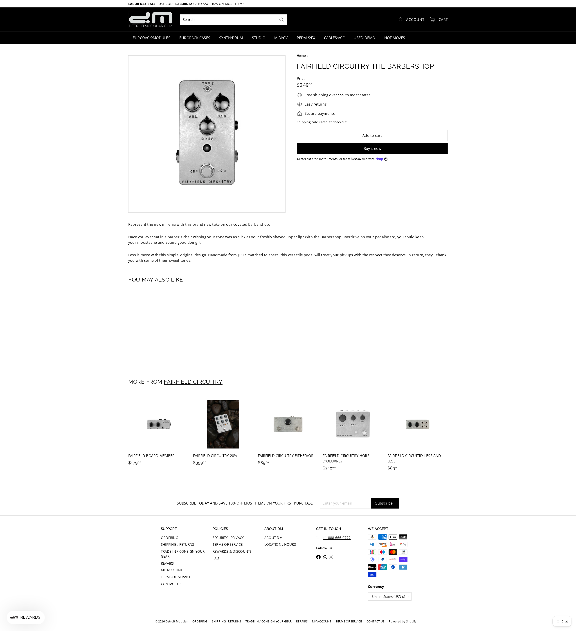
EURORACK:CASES (194, 37)
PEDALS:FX (306, 37)
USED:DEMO (364, 37)
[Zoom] (206, 134)
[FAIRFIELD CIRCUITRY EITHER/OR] (288, 432)
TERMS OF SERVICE (176, 577)
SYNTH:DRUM (231, 37)
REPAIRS (167, 563)
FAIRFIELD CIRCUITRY (193, 382)
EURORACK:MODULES (151, 37)
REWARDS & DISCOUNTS (232, 551)
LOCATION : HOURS (280, 544)
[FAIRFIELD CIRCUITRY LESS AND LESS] (417, 434)
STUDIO (258, 37)
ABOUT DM (273, 537)
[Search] (281, 19)
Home (301, 55)
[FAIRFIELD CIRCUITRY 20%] (223, 432)
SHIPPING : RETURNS (177, 544)
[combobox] (233, 19)
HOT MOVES (394, 37)
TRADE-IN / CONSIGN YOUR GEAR (183, 554)
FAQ (216, 558)
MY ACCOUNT (171, 570)
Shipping (304, 122)
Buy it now (372, 148)
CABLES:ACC (334, 37)
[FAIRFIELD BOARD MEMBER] (158, 432)
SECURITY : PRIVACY (228, 537)
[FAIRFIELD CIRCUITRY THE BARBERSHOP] (153, 327)
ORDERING (169, 537)
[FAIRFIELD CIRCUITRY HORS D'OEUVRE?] (353, 434)
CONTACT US (171, 583)
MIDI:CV (281, 37)
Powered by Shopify (402, 621)
